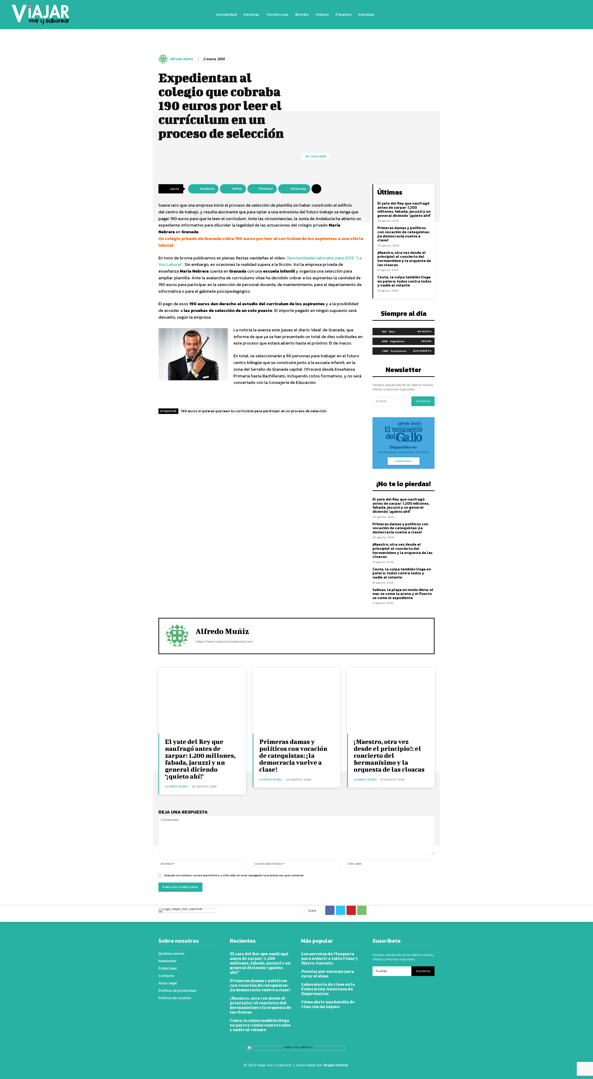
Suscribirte (422, 351)
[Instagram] (498, 14)
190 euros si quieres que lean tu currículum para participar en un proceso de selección (254, 411)
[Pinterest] (351, 910)
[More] (316, 188)
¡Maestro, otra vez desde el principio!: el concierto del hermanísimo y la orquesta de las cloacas (404, 258)
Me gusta (424, 331)
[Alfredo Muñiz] (163, 59)
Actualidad (316, 156)
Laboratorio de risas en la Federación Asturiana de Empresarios (328, 989)
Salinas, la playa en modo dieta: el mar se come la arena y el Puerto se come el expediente (402, 593)
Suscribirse (423, 401)
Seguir (426, 341)
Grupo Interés (336, 1065)
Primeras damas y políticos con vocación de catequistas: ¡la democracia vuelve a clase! (403, 234)
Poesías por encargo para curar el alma (327, 973)
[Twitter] (512, 14)
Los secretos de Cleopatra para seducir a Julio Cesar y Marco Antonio (329, 958)
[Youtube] (526, 14)
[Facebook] (484, 14)
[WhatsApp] (361, 910)
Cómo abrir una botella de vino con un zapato (328, 1004)
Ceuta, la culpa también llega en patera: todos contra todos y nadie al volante (404, 281)
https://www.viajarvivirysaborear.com (224, 641)
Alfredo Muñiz (181, 59)
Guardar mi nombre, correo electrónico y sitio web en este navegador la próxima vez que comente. (234, 875)
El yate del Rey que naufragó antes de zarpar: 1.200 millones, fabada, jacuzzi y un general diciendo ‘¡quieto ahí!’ (404, 209)
